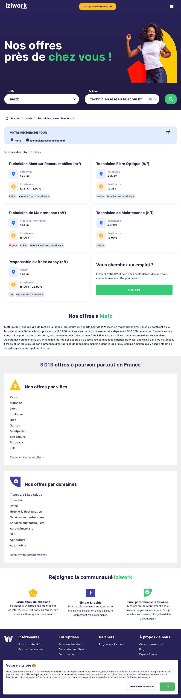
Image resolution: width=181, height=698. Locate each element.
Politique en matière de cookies (21, 677)
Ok (167, 686)
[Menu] (171, 6)
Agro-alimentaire (21, 528)
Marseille (16, 403)
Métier (93, 91)
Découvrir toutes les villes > (27, 457)
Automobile (18, 545)
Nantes (15, 425)
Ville (11, 91)
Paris (13, 397)
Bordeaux (16, 442)
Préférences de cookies (142, 686)
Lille (13, 448)
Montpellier (18, 431)
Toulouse (16, 414)
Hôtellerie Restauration (26, 511)
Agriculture (18, 539)
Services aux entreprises (27, 517)
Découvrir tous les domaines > (29, 555)
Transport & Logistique (26, 494)
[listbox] (41, 99)
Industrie (16, 500)
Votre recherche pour (28, 132)
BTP (12, 534)
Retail (14, 506)
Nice (13, 420)
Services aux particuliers (27, 523)
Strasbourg (18, 436)
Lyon (13, 408)
